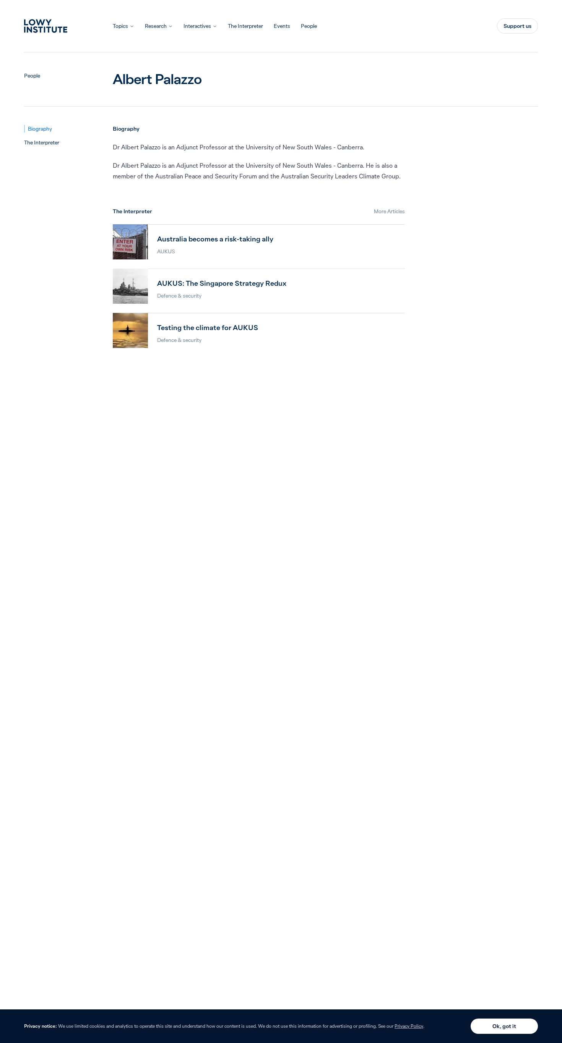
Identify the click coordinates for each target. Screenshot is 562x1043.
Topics (120, 26)
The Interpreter (245, 26)
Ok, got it (504, 1026)
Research (156, 26)
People (309, 26)
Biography (40, 128)
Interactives (197, 26)
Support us (517, 26)
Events (282, 26)
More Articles (389, 211)
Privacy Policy (409, 1026)
